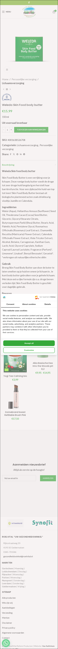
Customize (29, 350)
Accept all (29, 343)
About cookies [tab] (29, 304)
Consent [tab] (10, 304)
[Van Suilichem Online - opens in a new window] (45, 297)
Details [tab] (48, 304)
